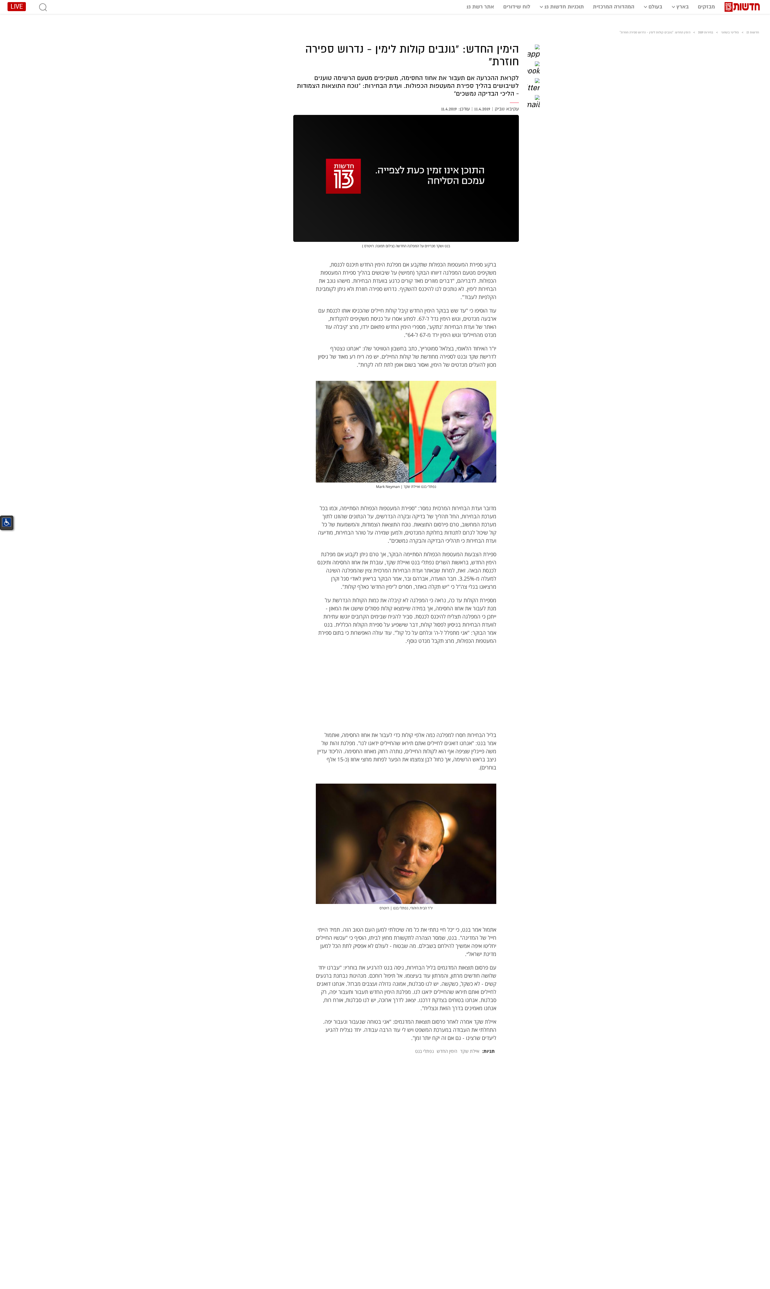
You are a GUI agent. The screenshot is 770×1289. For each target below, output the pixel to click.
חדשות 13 (753, 32)
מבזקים (706, 6)
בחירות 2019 (705, 32)
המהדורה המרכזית (613, 6)
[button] (534, 51)
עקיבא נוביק (507, 109)
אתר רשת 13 (480, 6)
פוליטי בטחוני (730, 32)
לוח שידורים (516, 6)
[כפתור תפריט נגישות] (6, 522)
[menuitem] (706, 6)
